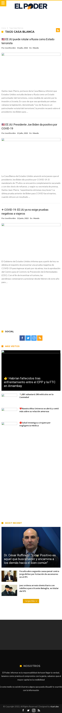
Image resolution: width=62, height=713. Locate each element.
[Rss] (39, 338)
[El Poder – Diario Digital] (31, 3)
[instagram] (34, 338)
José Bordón (10, 48)
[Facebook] (22, 338)
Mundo (36, 48)
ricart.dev (54, 706)
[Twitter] (28, 338)
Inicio (4, 28)
